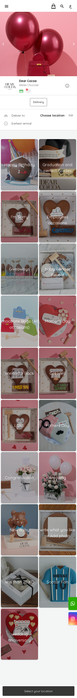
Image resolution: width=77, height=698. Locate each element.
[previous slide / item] (3, 44)
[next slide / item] (74, 44)
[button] (38, 86)
